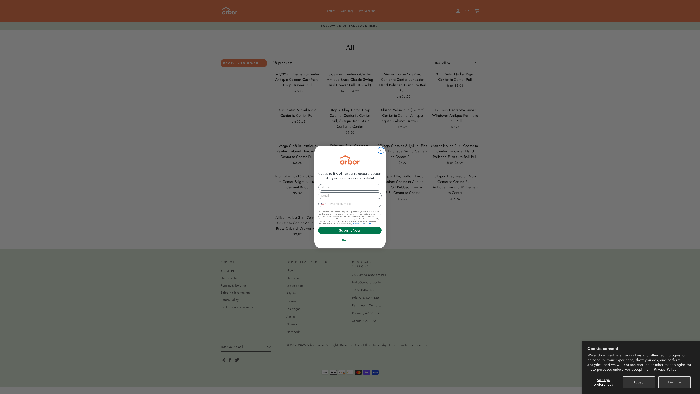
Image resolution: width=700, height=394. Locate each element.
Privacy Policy (665, 369)
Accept (639, 382)
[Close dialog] (381, 150)
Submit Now (350, 230)
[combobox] (323, 204)
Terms (368, 224)
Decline (674, 382)
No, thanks (350, 240)
